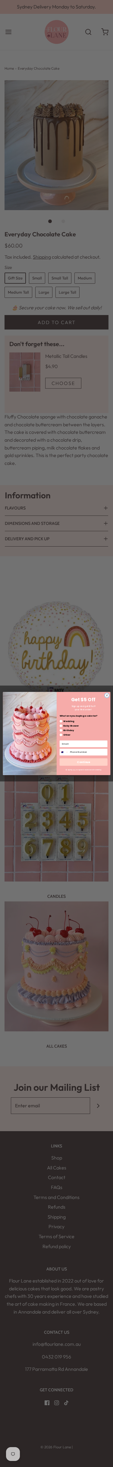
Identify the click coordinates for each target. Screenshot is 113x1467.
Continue (83, 762)
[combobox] (64, 752)
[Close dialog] (106, 695)
